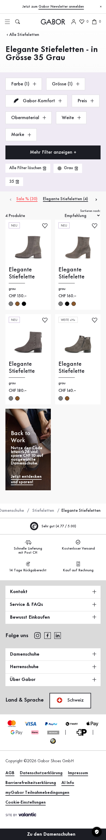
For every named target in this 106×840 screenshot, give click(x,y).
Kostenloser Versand (78, 548)
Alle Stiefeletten (24, 35)
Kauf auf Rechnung (78, 570)
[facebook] (47, 635)
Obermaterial (25, 118)
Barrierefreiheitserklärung (30, 783)
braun (17, 304)
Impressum (78, 773)
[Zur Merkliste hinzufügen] (45, 225)
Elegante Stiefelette (22, 273)
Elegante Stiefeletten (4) (65, 199)
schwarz (24, 304)
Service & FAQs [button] (26, 604)
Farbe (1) (21, 84)
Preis (82, 101)
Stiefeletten (43, 511)
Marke (18, 134)
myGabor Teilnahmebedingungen (37, 793)
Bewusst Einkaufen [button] (30, 617)
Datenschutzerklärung (41, 773)
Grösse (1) (63, 84)
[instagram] (37, 635)
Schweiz (75, 700)
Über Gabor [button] (22, 679)
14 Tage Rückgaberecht (28, 570)
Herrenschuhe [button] (24, 667)
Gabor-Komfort (38, 101)
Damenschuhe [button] (24, 654)
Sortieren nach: (90, 211)
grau (11, 304)
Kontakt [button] (18, 592)
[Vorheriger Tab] (10, 199)
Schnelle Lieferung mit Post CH (28, 550)
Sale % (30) (27, 199)
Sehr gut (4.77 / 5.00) (58, 526)
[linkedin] (57, 635)
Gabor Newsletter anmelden (61, 6)
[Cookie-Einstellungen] (97, 832)
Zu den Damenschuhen (52, 834)
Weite (68, 118)
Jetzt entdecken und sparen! (26, 479)
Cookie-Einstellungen (25, 802)
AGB (9, 773)
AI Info (67, 783)
